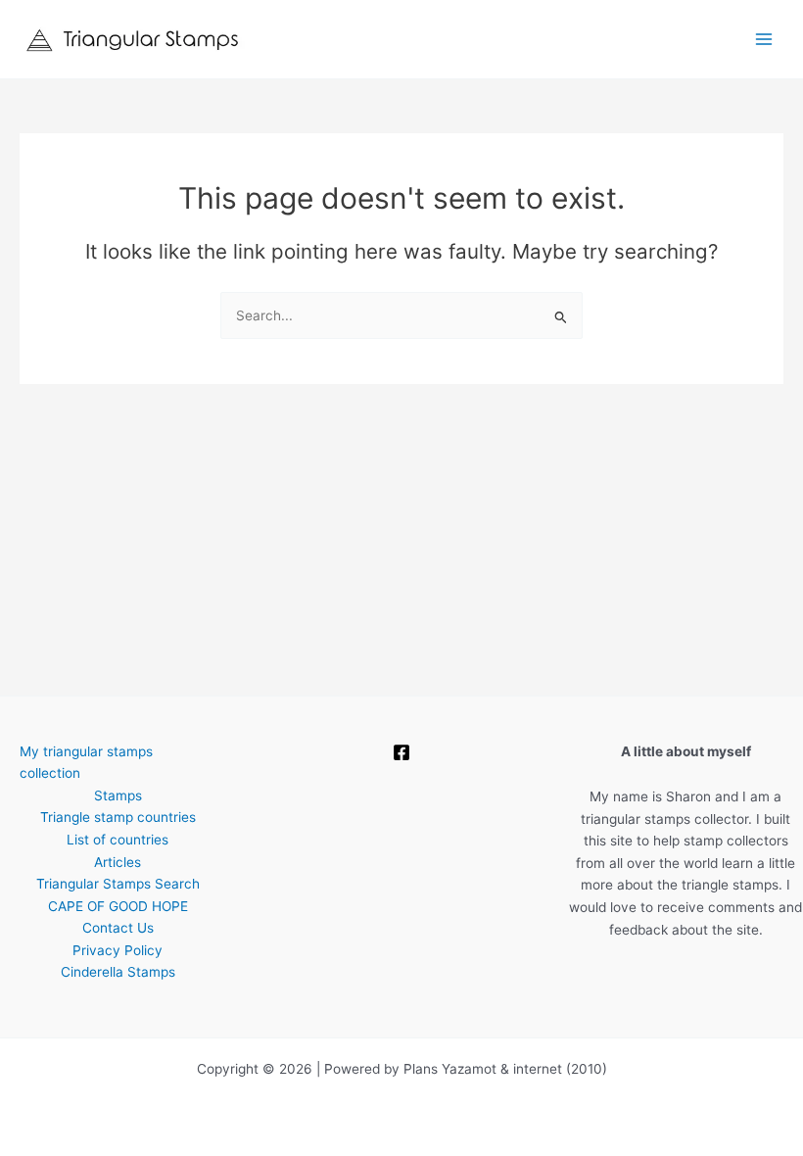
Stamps (118, 795)
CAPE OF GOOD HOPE (118, 906)
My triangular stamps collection (86, 763)
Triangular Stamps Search (118, 883)
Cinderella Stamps (118, 972)
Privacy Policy (117, 950)
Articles (117, 862)
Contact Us (118, 928)
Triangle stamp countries (118, 817)
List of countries (117, 839)
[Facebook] (401, 752)
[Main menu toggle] (764, 40)
